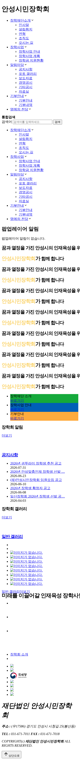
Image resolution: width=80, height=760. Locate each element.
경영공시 (25, 82)
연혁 (22, 34)
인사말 (24, 25)
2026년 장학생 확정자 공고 (30, 488)
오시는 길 (26, 42)
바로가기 (17, 400)
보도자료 (25, 78)
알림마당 (17, 65)
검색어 (7, 122)
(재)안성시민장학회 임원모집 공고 (36, 480)
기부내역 (25, 105)
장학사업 (17, 47)
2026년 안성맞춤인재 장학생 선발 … (37, 471)
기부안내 (17, 96)
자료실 (24, 91)
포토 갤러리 (28, 74)
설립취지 (25, 29)
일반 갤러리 (12, 536)
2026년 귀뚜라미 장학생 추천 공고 (35, 463)
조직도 (24, 38)
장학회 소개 (19, 654)
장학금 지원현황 (31, 60)
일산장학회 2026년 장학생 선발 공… (37, 496)
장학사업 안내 (29, 51)
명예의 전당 (19, 109)
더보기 (7, 435)
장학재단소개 (20, 20)
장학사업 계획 (29, 56)
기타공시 (25, 87)
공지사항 (25, 69)
